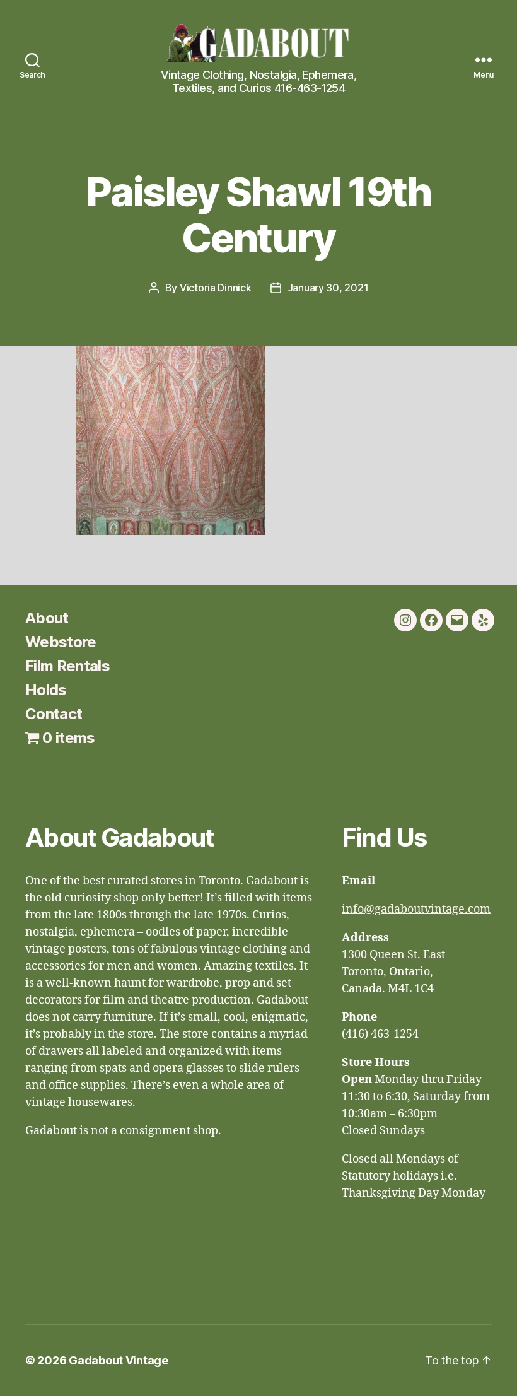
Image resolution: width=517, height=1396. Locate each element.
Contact (53, 714)
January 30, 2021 (328, 287)
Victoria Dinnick (216, 287)
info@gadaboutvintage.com (416, 909)
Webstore (60, 642)
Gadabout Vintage (118, 1360)
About (47, 618)
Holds (46, 690)
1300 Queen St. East (393, 954)
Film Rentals (67, 666)
